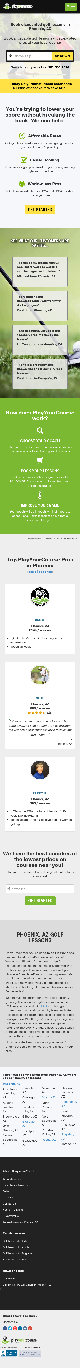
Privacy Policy (11, 1216)
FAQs (6, 1191)
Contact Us (9, 1203)
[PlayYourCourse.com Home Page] (18, 5)
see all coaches (40, 572)
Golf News (9, 1278)
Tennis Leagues (12, 1179)
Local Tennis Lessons (15, 1185)
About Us (8, 1197)
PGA (44, 1006)
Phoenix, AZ (11, 1084)
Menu (71, 7)
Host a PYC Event (13, 1209)
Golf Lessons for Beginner (18, 1253)
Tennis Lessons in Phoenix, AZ (20, 1222)
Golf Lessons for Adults (16, 1247)
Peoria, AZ (49, 1140)
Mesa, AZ (48, 1097)
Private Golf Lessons (14, 1259)
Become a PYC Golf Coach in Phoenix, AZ (27, 1285)
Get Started (40, 209)
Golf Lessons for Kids (15, 1241)
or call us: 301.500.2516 (51, 67)
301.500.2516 (19, 481)
